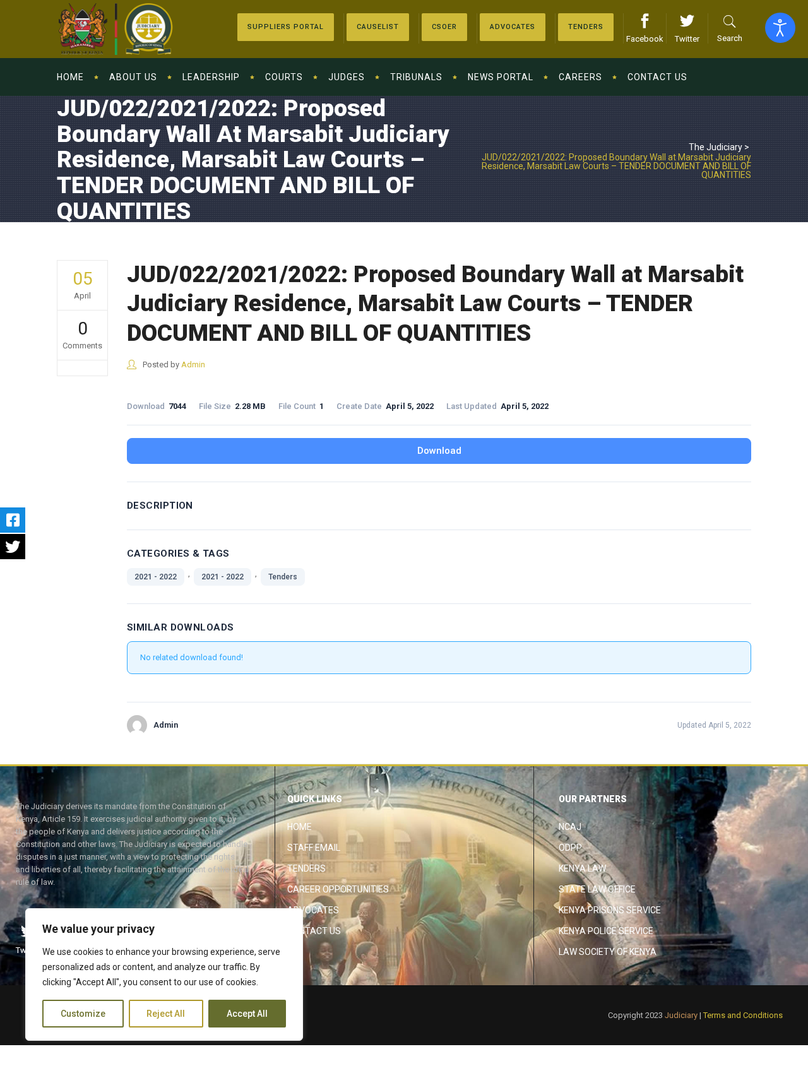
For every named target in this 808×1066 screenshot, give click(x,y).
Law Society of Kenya (607, 952)
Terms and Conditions (743, 1015)
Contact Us (314, 931)
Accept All (247, 1014)
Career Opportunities (338, 889)
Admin (193, 364)
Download (439, 450)
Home (299, 827)
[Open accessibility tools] (780, 28)
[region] (164, 974)
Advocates (313, 910)
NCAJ (570, 827)
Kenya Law (582, 868)
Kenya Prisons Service (610, 910)
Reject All (165, 1014)
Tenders (282, 576)
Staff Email (313, 848)
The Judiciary (715, 147)
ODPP (570, 848)
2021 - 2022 (155, 576)
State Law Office (597, 889)
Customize (83, 1014)
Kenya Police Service (606, 931)
